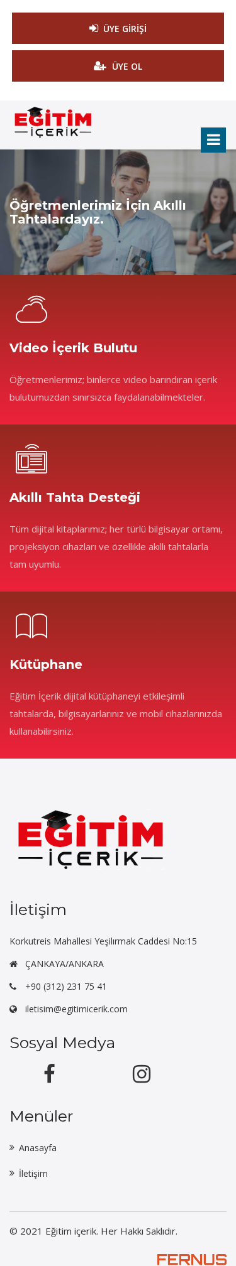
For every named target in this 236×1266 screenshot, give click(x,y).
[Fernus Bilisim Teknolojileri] (192, 1259)
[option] (118, 212)
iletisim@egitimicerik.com (76, 1009)
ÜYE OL (127, 66)
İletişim (33, 1173)
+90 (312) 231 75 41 (66, 986)
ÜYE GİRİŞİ (125, 29)
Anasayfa (38, 1148)
